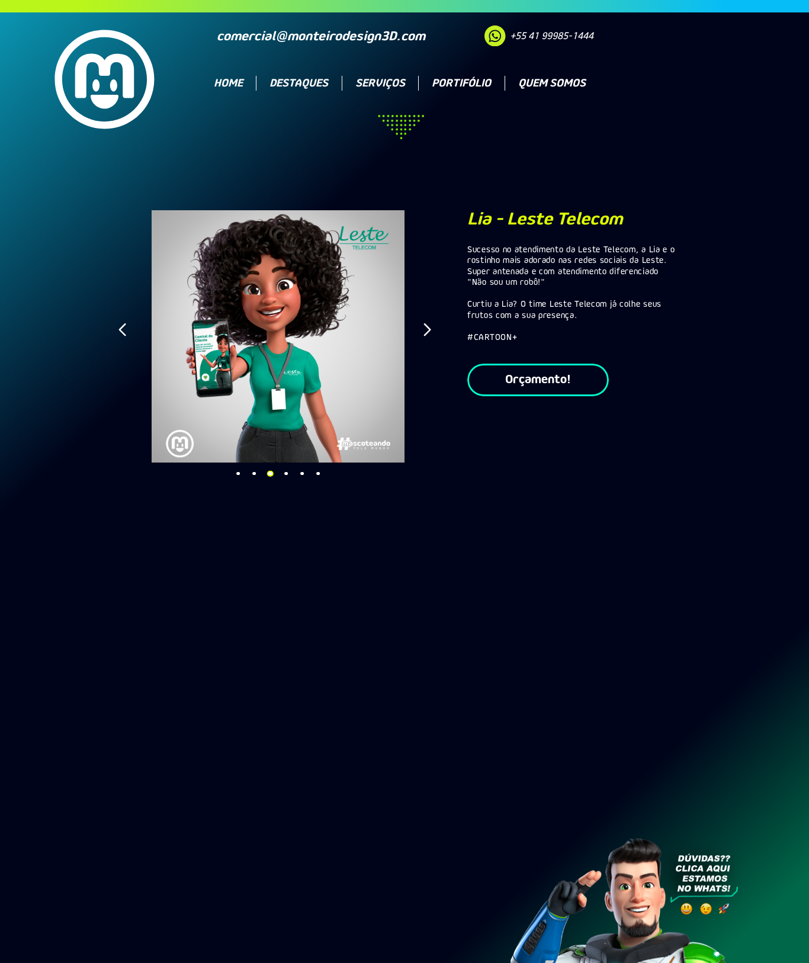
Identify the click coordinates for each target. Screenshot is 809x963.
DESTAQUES (298, 82)
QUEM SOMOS (552, 82)
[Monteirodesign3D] (104, 98)
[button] (125, 332)
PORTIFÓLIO (461, 82)
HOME (228, 82)
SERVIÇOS (380, 82)
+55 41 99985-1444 (551, 35)
